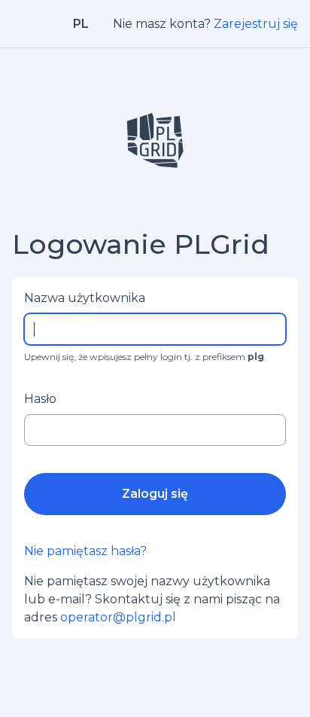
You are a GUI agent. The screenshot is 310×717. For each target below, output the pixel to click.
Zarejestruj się (256, 24)
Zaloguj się (155, 494)
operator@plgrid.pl (118, 617)
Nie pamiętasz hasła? (85, 551)
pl (81, 24)
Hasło (40, 399)
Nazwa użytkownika (84, 298)
